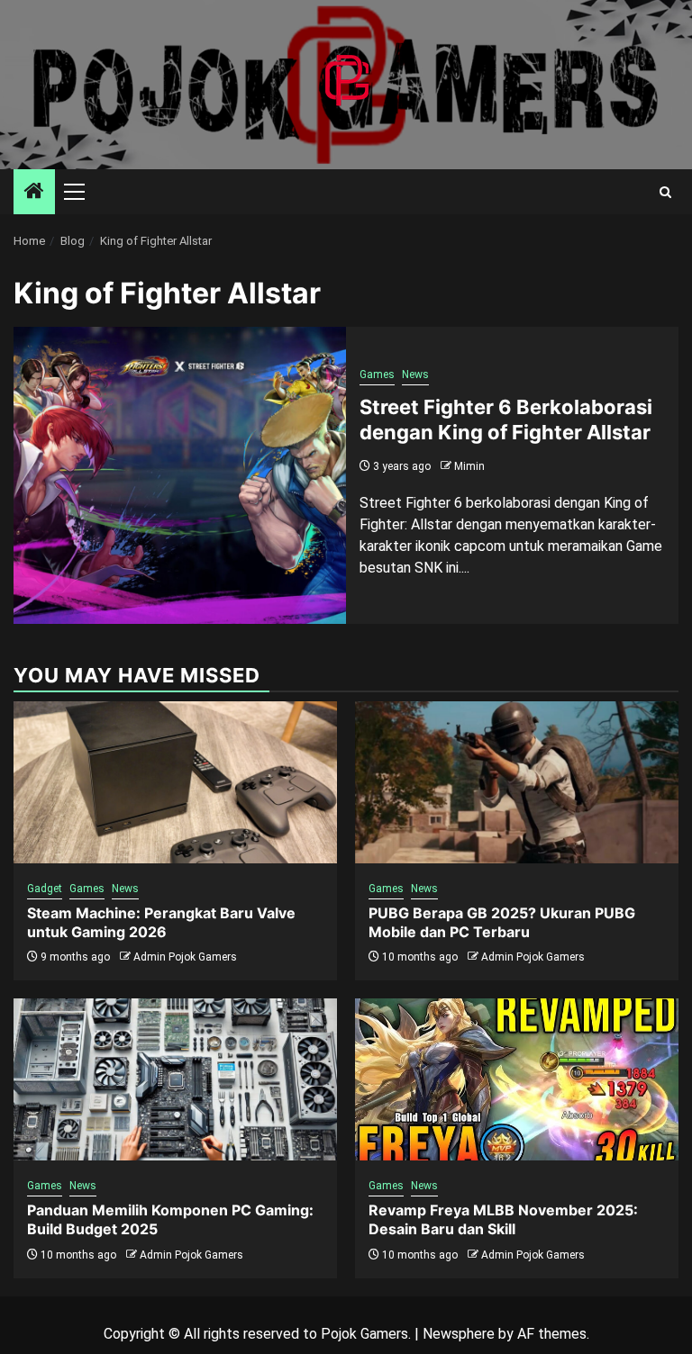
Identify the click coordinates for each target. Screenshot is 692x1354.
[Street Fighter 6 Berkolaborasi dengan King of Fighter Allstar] (180, 475)
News (415, 374)
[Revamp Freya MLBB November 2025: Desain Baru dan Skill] (516, 1079)
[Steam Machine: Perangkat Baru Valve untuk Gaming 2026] (175, 782)
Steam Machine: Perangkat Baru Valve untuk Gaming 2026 (161, 922)
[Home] (34, 192)
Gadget (44, 888)
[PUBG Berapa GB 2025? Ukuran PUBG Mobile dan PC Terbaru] (516, 782)
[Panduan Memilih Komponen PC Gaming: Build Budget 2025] (175, 1079)
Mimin (469, 466)
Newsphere (459, 1333)
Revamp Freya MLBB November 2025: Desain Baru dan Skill (503, 1219)
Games (377, 374)
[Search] (665, 192)
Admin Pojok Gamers (185, 957)
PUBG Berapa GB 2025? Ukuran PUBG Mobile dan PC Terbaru (502, 922)
